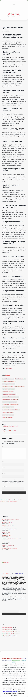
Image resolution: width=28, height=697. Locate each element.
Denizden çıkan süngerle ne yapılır (9, 394)
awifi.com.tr (9, 368)
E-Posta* (3, 467)
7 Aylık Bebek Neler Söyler (10, 431)
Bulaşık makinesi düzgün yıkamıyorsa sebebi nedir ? (11, 538)
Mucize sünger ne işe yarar (8, 407)
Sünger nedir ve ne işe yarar (8, 414)
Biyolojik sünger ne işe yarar (8, 378)
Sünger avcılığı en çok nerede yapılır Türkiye (11, 409)
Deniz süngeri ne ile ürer (19, 386)
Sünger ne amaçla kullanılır (8, 412)
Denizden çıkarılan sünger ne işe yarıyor (10, 399)
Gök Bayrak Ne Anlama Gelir (10, 426)
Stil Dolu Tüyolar (14, 14)
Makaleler (7, 375)
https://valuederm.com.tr (6, 501)
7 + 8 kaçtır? (4, 486)
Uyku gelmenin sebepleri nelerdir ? (8, 545)
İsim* (3, 461)
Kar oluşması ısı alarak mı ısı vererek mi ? (9, 548)
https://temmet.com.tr (16, 500)
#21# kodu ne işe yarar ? (6, 542)
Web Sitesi (4, 473)
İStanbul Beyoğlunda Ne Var (7, 627)
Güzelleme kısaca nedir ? (6, 535)
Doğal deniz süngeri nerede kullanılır (9, 402)
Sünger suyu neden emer (7, 417)
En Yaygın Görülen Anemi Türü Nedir (8, 631)
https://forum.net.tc (5, 500)
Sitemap (15, 501)
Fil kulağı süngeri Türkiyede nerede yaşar (10, 404)
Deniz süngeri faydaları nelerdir (9, 384)
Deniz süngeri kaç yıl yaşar (8, 386)
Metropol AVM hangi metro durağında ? (9, 529)
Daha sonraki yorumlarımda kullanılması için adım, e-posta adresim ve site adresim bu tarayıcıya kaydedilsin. (13, 482)
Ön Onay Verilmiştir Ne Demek (7, 635)
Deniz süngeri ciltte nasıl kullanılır (9, 381)
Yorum (3, 446)
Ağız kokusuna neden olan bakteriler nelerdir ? (10, 519)
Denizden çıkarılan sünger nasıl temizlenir (10, 396)
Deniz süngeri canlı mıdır (20, 378)
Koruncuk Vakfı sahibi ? (6, 532)
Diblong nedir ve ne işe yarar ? (7, 525)
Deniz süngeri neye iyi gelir (8, 391)
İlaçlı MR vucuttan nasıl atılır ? (7, 522)
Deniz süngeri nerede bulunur (8, 389)
